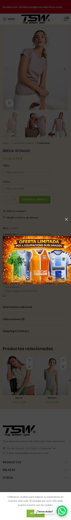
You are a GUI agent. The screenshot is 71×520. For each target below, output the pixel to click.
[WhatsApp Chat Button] (61, 511)
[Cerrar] (66, 219)
